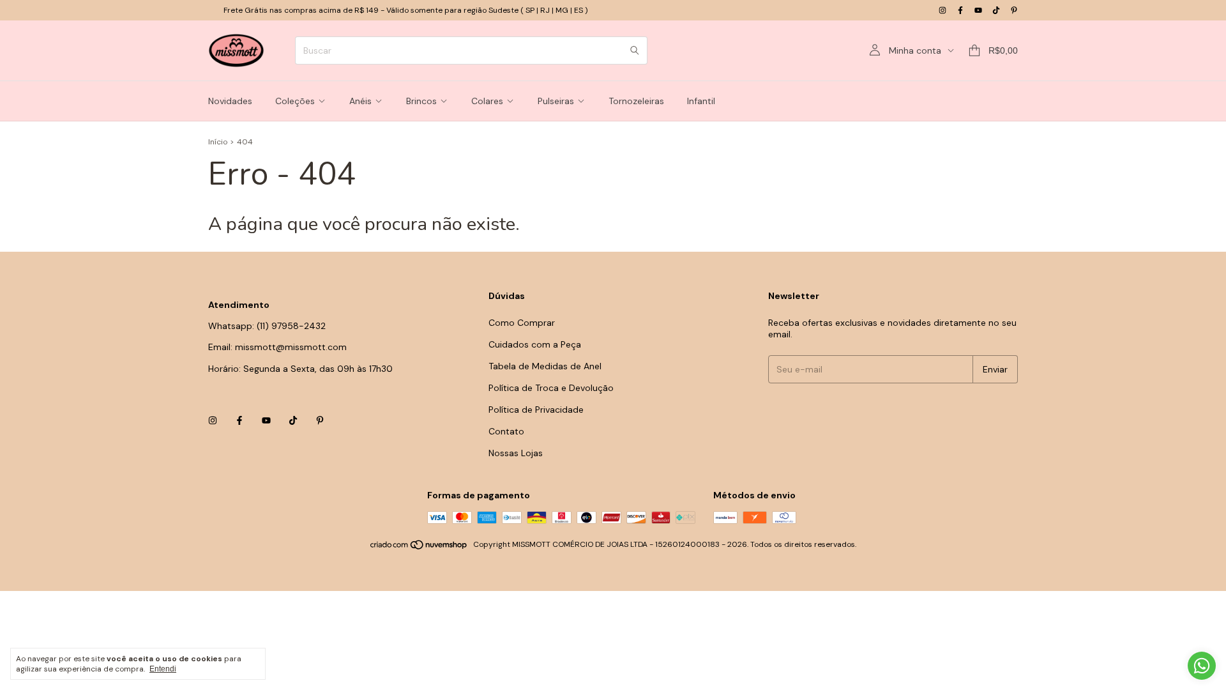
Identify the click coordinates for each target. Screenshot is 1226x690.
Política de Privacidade (536, 409)
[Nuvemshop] (419, 547)
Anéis (360, 101)
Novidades (230, 101)
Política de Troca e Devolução (551, 388)
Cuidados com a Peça (534, 344)
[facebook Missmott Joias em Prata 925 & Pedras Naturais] (960, 10)
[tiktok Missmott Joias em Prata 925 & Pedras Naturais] (996, 10)
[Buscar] (634, 50)
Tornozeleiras (636, 101)
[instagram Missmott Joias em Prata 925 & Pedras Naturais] (942, 10)
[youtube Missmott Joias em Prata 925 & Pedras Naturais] (978, 10)
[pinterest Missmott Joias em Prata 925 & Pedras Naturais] (1014, 10)
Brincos (421, 101)
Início (217, 142)
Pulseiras (556, 101)
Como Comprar (521, 322)
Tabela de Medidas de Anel (545, 366)
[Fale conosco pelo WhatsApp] (1202, 666)
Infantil (701, 101)
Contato (506, 431)
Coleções (295, 101)
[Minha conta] (874, 50)
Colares (487, 101)
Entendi (162, 668)
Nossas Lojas (515, 453)
